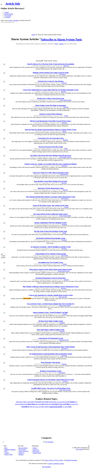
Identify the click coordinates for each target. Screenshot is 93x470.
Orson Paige (46, 233)
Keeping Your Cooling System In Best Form (50, 98)
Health (64, 233)
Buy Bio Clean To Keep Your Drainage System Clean (50, 231)
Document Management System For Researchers (51, 278)
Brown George (42, 215)
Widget (35, 448)
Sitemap (21, 454)
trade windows (45, 406)
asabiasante (43, 340)
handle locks (48, 404)
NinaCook (46, 131)
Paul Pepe (46, 288)
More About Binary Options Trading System (50, 329)
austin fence (19, 402)
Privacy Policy (9, 454)
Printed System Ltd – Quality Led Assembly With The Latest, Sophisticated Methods (51, 164)
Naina (45, 372)
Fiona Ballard (46, 264)
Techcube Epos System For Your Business (50, 81)
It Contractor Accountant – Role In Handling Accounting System (51, 247)
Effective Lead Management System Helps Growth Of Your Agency (50, 121)
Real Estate (64, 255)
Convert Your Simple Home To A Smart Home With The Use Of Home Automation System (50, 90)
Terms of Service (23, 451)
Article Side (12, 3)
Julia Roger (45, 183)
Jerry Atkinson (45, 348)
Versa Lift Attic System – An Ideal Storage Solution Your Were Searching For (50, 304)
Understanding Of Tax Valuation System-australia (50, 254)
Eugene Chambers (45, 207)
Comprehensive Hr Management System (50, 338)
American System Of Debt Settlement (50, 114)
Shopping (64, 355)
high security (53, 402)
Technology (62, 74)
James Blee (45, 165)
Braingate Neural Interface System (50, 371)
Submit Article (37, 453)
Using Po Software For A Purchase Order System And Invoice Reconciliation (50, 64)
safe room (38, 404)
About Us (21, 453)
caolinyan (44, 174)
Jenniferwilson (46, 355)
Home (33, 34)
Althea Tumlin (42, 157)
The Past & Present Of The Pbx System (51, 147)
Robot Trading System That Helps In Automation (50, 105)
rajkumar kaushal (46, 115)
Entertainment (64, 174)
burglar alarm (23, 404)
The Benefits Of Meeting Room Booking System (50, 238)
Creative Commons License (56, 463)
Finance (64, 264)
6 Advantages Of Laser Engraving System (50, 138)
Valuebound (44, 198)
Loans (66, 115)
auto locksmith (36, 402)
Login (10, 20)
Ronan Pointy (45, 190)
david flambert (42, 100)
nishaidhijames (45, 140)
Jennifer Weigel (46, 314)
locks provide (66, 402)
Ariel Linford (45, 255)
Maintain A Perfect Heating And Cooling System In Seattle (51, 72)
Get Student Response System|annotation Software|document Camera (50, 354)
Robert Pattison (46, 148)
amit (44, 74)
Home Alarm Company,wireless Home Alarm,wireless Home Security (50, 269)
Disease (66, 207)
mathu (46, 322)
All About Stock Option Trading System (50, 321)
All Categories (49, 442)
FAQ (6, 451)
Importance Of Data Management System (50, 188)
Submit (8, 17)
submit (61, 44)
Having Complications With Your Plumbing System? (51, 222)
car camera (65, 406)
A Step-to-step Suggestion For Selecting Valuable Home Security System (51, 295)
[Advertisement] (46, 29)
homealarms (43, 271)
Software (66, 65)
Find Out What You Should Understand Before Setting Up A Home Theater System (50, 129)
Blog (6, 448)
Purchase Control (45, 65)
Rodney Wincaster (45, 279)
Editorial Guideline (10, 449)
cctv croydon (64, 404)
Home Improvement (65, 100)
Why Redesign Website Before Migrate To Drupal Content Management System (50, 197)
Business (63, 91)
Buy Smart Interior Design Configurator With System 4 (51, 214)
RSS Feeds (36, 451)
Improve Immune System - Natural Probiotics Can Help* (50, 312)
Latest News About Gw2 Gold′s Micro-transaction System (50, 172)
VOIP (65, 148)
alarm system (27, 402)
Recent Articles (8, 14)
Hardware (64, 165)
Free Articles (79, 449)
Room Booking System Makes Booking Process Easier (50, 181)
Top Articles (7, 15)
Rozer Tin (45, 83)
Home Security (63, 297)
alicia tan (44, 297)
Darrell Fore (45, 224)
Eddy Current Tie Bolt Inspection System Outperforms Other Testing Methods (50, 347)
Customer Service (63, 340)
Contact (6, 12)
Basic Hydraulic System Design (50, 362)
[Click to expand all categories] (44, 442)
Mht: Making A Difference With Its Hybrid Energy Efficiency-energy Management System (50, 286)
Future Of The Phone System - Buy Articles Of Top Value (50, 205)
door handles (45, 402)
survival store (56, 406)
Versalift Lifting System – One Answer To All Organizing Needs (50, 388)
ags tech (45, 91)
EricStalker (45, 122)
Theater (64, 131)
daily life (32, 406)
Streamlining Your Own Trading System (50, 262)
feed (56, 44)
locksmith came (74, 404)
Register (16, 20)
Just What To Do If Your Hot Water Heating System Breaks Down (50, 155)
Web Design (64, 198)
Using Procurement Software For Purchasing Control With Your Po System (50, 379)
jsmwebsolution (42, 305)
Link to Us (36, 449)
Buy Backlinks (46, 467)
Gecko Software (45, 107)
